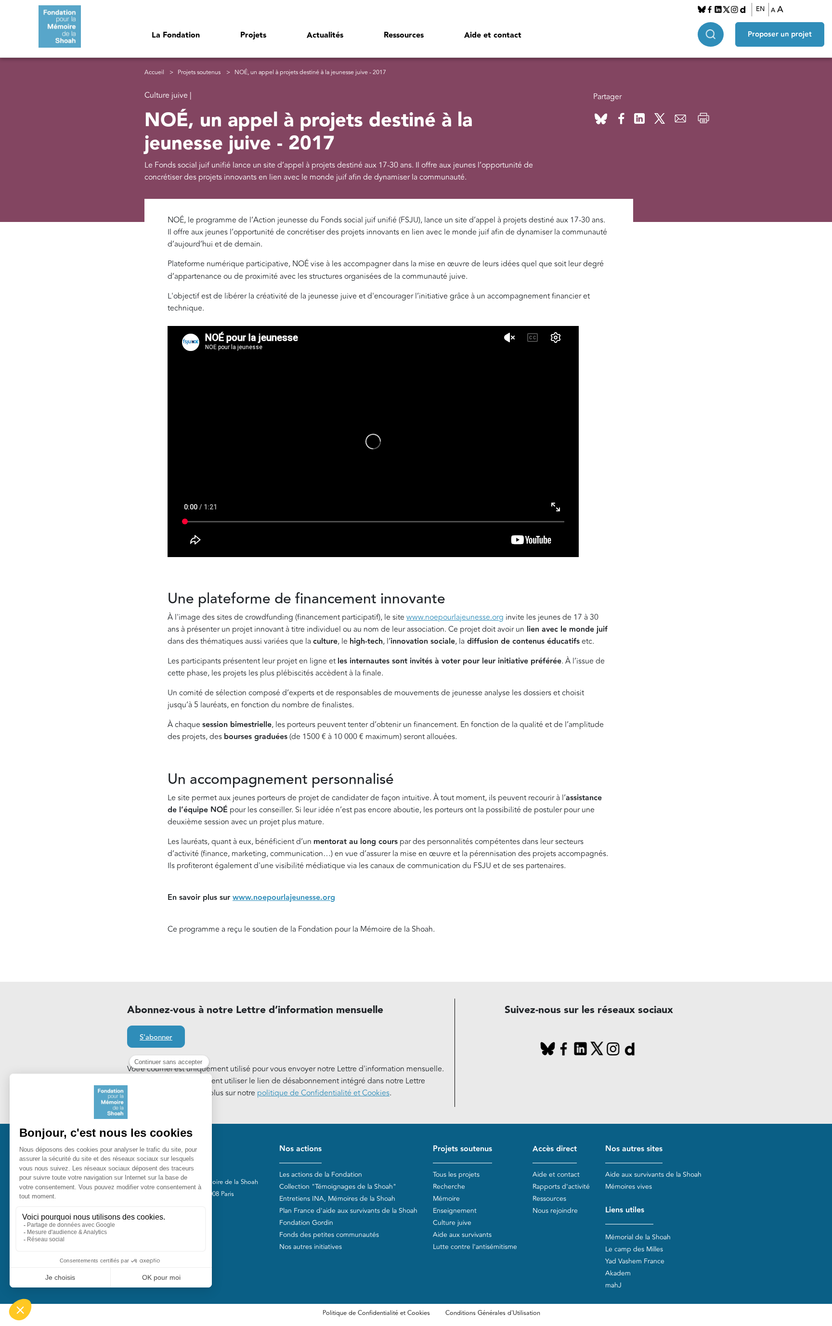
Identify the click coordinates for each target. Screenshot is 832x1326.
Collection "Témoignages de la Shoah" (337, 1187)
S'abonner (156, 1037)
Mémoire (446, 1199)
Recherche (449, 1187)
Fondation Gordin (306, 1223)
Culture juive (452, 1223)
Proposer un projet (780, 34)
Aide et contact (492, 35)
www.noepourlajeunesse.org (455, 617)
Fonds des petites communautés (329, 1235)
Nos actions (300, 1149)
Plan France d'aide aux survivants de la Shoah (348, 1211)
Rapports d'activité (561, 1187)
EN (760, 9)
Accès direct (555, 1149)
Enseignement (455, 1211)
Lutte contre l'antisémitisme (475, 1247)
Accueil (154, 72)
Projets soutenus (199, 72)
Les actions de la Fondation (320, 1175)
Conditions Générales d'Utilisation (492, 1313)
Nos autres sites (634, 1149)
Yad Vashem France (634, 1261)
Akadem (618, 1273)
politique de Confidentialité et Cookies (323, 1093)
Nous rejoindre (555, 1211)
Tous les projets (456, 1175)
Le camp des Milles (634, 1249)
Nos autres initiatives (310, 1247)
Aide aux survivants (462, 1235)
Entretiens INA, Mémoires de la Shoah (337, 1199)
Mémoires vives (628, 1187)
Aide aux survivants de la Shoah (653, 1175)
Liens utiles (624, 1210)
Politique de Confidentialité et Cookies (376, 1313)
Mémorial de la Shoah (638, 1237)
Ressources (404, 35)
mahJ (613, 1285)
